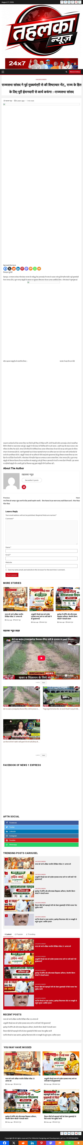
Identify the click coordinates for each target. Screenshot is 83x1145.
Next (43, 682)
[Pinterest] (22, 269)
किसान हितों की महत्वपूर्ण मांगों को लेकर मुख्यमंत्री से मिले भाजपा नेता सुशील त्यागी (27, 1031)
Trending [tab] (31, 934)
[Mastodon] (26, 269)
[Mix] (31, 269)
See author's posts (31, 480)
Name (8, 547)
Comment (10, 519)
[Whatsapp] (35, 269)
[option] (41, 864)
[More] (39, 269)
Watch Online (75, 72)
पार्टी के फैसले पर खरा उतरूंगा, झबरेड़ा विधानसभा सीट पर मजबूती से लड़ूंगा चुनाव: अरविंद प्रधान (32, 1035)
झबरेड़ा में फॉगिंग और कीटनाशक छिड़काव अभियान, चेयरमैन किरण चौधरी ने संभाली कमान (67, 616)
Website (9, 562)
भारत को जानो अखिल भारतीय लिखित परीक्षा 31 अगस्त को (14, 615)
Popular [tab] (20, 934)
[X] (9, 269)
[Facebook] (5, 269)
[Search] (66, 72)
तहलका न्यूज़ (8, 101)
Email (8, 555)
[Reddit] (14, 269)
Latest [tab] (8, 934)
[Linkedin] (18, 269)
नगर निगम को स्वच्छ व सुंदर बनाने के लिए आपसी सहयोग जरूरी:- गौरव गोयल (22, 500)
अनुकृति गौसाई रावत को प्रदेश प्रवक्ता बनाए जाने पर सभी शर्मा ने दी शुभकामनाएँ (41, 616)
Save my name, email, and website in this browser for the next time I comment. (36, 570)
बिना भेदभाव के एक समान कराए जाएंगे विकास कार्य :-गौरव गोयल (61, 499)
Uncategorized (41, 79)
